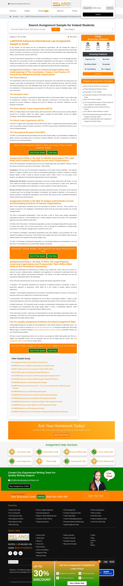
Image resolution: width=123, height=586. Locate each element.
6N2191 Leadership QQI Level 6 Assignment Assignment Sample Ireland (97, 120)
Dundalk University (69, 541)
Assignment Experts (43, 521)
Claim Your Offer (95, 496)
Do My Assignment (69, 510)
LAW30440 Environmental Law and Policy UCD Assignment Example (35, 395)
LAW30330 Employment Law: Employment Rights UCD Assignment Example (37, 401)
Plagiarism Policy (42, 552)
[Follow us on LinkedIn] (21, 553)
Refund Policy (41, 547)
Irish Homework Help (15, 516)
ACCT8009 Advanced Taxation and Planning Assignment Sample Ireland (36, 375)
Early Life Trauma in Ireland (92, 99)
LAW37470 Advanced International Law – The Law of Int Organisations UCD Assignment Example (41, 387)
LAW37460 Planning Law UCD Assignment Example (29, 391)
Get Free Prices (61, 435)
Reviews (43, 11)
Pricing (74, 11)
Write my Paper (96, 513)
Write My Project (96, 516)
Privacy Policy (41, 535)
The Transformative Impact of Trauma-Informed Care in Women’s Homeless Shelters (98, 103)
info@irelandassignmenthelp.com (20, 4)
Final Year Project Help (98, 521)
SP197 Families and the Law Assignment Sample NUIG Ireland (33, 369)
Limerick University (69, 538)
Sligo (92, 538)
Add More (110, 8)
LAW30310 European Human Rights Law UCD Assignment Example (35, 405)
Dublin (93, 535)
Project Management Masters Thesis (95, 89)
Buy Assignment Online (19, 486)
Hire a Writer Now (77, 583)
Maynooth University (70, 544)
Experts (27, 11)
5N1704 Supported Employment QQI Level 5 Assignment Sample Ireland (97, 115)
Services (13, 11)
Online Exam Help (14, 510)
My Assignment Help (15, 521)
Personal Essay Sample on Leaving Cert (96, 86)
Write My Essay (14, 524)
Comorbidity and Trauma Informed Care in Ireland (97, 108)
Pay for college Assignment (45, 510)
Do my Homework (14, 513)
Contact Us (40, 544)
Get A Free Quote (37, 152)
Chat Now (52, 152)
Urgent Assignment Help (71, 524)
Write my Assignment (97, 510)
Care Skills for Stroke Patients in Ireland (96, 111)
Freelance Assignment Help (72, 513)
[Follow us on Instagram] (15, 553)
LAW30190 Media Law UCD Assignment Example (28, 408)
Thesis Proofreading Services (73, 519)
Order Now (98, 74)
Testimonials (40, 538)
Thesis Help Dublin (69, 516)
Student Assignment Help (99, 519)
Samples (15, 16)
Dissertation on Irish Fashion (93, 92)
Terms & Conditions (42, 550)
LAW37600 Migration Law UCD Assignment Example (30, 382)
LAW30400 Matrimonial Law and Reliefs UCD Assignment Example (34, 398)
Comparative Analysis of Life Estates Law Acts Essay (30, 362)
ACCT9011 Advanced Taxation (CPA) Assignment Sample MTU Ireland (35, 379)
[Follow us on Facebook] (10, 553)
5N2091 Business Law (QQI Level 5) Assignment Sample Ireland (33, 365)
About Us (60, 11)
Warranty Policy (41, 555)
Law (21, 16)
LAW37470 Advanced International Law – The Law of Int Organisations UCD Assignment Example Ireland (57, 16)
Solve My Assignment (43, 513)
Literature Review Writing (44, 519)
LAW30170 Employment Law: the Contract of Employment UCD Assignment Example (40, 411)
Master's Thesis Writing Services (46, 516)
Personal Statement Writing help (74, 521)
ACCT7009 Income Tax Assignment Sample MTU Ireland (31, 372)
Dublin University (69, 535)
